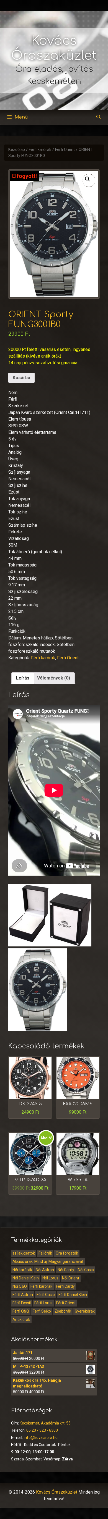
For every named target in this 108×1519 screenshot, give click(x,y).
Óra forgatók (67, 1253)
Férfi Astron (22, 1294)
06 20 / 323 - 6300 (42, 1430)
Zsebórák (63, 1311)
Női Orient (70, 1278)
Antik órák (21, 1319)
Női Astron (45, 1270)
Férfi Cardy (65, 1286)
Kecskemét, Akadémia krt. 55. (45, 1423)
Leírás (22, 678)
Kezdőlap (16, 149)
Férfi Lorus (43, 1303)
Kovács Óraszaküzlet (56, 1492)
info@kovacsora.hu (41, 1437)
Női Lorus (50, 1278)
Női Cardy (66, 1270)
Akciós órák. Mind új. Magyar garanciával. (48, 1261)
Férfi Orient (65, 149)
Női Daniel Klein (25, 1278)
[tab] (22, 678)
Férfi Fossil (21, 1303)
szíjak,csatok (23, 1253)
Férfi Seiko (42, 1311)
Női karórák (22, 1270)
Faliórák (45, 1253)
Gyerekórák (85, 1311)
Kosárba (21, 377)
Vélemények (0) (53, 678)
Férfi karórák (40, 149)
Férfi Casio (46, 1294)
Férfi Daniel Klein (72, 1294)
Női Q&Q (19, 1286)
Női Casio (86, 1270)
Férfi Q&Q (20, 1311)
